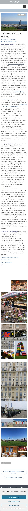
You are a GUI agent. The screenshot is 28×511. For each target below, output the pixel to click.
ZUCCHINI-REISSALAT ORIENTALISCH (13, 477)
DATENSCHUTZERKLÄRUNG (15, 508)
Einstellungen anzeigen (14, 505)
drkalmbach (13, 39)
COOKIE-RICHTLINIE (6, 508)
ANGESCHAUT (21, 14)
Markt (9, 41)
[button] (6, 463)
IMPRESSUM (24, 508)
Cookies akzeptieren (14, 497)
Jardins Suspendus (19, 91)
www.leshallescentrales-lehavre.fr (10, 257)
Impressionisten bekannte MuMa (16, 64)
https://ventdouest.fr (6, 262)
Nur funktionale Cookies (14, 501)
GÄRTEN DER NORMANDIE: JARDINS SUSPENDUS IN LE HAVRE (15, 472)
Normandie (13, 41)
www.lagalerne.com (6, 259)
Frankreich (5, 41)
